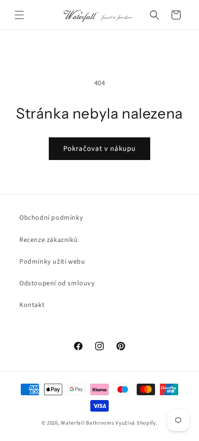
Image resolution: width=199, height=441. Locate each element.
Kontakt (31, 305)
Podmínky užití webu (52, 262)
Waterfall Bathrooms (87, 423)
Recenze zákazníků (48, 240)
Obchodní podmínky (51, 218)
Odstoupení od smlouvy (57, 283)
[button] (19, 15)
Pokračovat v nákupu (99, 149)
